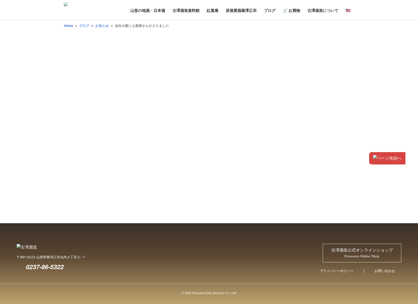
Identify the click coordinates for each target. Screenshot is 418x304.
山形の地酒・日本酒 (147, 10)
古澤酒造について (322, 10)
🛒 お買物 (291, 10)
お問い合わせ (384, 271)
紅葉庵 (212, 10)
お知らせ (102, 26)
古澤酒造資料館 (186, 10)
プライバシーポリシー (337, 271)
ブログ (270, 10)
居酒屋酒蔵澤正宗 (241, 10)
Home (68, 26)
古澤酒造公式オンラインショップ (362, 253)
